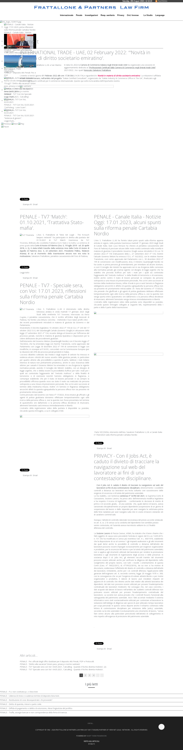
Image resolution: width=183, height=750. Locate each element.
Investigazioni (91, 15)
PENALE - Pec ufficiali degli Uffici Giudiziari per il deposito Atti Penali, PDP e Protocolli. (57, 661)
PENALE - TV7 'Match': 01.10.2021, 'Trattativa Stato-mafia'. (52, 222)
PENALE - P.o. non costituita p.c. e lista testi (19, 691)
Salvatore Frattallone (40, 256)
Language (160, 15)
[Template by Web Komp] (22, 728)
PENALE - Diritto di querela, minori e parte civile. (21, 704)
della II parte (106, 307)
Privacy (120, 15)
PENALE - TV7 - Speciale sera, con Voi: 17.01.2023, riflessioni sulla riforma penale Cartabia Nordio (53, 294)
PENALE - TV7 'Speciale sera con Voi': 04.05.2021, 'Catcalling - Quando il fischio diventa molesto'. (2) (63, 667)
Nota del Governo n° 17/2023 (148, 288)
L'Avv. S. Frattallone (46, 235)
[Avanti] (98, 675)
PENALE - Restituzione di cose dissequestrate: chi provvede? (26, 700)
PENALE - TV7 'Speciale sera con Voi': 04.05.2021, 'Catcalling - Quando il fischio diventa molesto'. (61, 669)
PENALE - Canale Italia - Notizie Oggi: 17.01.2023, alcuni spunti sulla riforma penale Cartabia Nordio (127, 225)
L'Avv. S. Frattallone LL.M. (49, 309)
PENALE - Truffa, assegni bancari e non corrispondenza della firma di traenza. (33, 712)
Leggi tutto (24, 272)
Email (35, 204)
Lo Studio (148, 15)
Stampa (26, 204)
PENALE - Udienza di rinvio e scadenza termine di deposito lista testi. (29, 696)
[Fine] (102, 675)
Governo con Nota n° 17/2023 (50, 394)
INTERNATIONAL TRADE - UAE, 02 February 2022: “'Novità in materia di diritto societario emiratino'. (85, 55)
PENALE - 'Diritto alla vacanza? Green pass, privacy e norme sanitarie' (50, 664)
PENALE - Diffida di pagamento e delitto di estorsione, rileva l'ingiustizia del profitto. (36, 708)
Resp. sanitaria (108, 15)
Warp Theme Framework (97, 736)
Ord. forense (133, 15)
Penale (79, 15)
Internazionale (66, 15)
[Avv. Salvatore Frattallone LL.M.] (40, 65)
